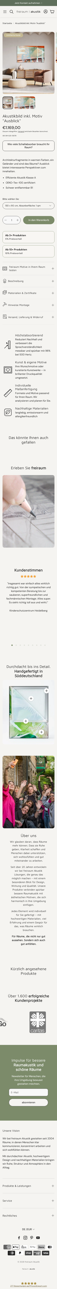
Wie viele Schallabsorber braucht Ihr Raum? (28, 146)
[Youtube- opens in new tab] (38, 1238)
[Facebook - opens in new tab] (19, 1238)
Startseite (7, 23)
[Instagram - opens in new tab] (25, 1238)
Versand (21, 131)
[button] (5, 11)
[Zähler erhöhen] (17, 220)
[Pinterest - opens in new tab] (32, 1238)
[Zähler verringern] (5, 220)
